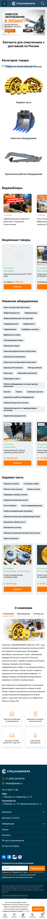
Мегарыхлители (35, 368)
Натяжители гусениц (12, 527)
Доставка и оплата (10, 818)
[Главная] (23, 3)
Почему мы (38, 613)
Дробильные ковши (12, 335)
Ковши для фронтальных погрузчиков (20, 351)
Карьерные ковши (11, 346)
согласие (30, 872)
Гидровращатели (11, 324)
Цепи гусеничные (11, 538)
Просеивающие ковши (13, 340)
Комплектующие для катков (16, 500)
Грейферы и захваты (30, 329)
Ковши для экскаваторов (14, 357)
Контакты (6, 835)
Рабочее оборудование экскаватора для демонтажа (21, 385)
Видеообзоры (12, 188)
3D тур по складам (10, 846)
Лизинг (5, 829)
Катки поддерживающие (32, 506)
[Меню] (4, 3)
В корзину (18, 287)
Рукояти (7, 392)
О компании (8, 613)
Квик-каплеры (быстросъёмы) (17, 307)
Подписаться (37, 868)
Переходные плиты (12, 379)
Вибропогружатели (12, 313)
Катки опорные (10, 506)
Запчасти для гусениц (13, 489)
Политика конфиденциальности (15, 895)
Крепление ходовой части (14, 522)
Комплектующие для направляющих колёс (22, 516)
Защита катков (33, 489)
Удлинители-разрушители (15, 416)
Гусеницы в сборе (31, 484)
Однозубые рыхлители (27, 373)
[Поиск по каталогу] (42, 3)
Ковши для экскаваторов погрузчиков (20, 362)
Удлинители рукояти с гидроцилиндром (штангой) (20, 409)
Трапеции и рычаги (35, 392)
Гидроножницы (10, 329)
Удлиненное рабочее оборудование (19, 397)
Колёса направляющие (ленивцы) (18, 511)
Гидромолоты (29, 324)
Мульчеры (8, 373)
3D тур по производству (13, 840)
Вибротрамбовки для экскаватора (18, 318)
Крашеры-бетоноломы (13, 368)
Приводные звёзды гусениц (15, 495)
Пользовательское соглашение (14, 898)
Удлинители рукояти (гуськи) (16, 403)
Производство (23, 613)
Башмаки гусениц (11, 484)
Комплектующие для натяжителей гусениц (22, 533)
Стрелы (19, 392)
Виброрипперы (31, 313)
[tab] (4, 32)
